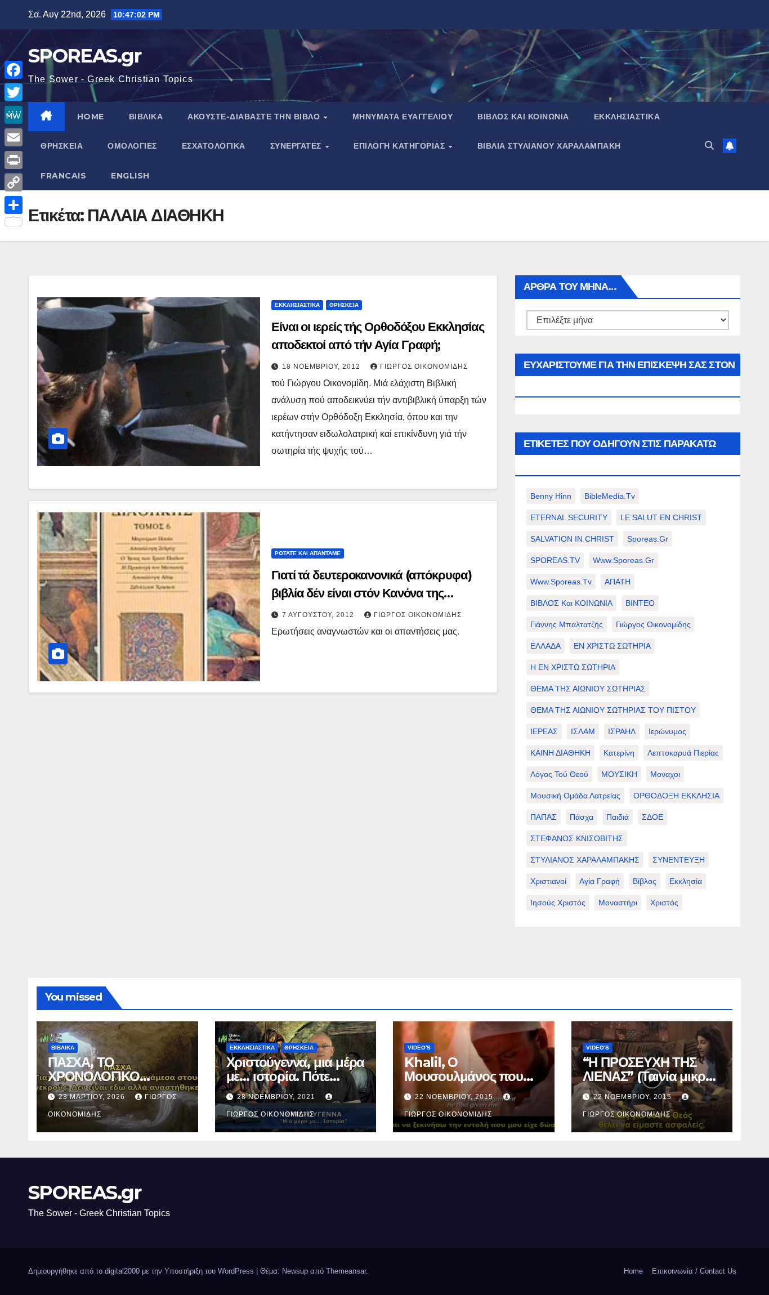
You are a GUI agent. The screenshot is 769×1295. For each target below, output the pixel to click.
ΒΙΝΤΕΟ (640, 603)
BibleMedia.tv (609, 496)
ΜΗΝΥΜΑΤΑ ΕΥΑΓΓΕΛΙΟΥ (402, 116)
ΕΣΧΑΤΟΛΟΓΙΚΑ (213, 146)
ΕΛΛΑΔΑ (545, 645)
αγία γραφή (599, 881)
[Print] (13, 160)
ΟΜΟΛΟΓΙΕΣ (132, 146)
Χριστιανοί (548, 881)
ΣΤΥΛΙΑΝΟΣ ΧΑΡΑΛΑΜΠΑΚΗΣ (585, 859)
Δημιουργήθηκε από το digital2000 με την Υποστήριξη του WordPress (142, 1271)
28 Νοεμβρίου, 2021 (277, 1097)
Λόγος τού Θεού (559, 774)
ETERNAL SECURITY (568, 517)
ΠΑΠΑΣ (543, 816)
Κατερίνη (618, 752)
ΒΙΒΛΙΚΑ (146, 116)
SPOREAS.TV (555, 560)
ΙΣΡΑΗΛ (622, 731)
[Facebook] (13, 70)
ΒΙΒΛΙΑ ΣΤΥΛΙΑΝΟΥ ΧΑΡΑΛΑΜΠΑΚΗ (549, 146)
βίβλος (644, 881)
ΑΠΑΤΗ (618, 581)
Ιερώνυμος (667, 731)
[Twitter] (13, 92)
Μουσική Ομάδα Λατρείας (575, 795)
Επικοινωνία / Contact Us (694, 1271)
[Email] (13, 137)
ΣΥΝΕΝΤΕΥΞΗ (678, 859)
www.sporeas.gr (623, 560)
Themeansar (346, 1271)
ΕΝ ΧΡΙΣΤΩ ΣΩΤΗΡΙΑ (612, 645)
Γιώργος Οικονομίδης (424, 366)
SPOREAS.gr (84, 56)
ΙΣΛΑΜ (583, 731)
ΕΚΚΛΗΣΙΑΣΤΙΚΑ (627, 116)
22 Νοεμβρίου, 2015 (455, 1097)
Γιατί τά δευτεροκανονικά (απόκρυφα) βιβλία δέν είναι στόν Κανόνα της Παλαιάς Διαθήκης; (371, 593)
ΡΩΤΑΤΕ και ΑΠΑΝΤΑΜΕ (308, 553)
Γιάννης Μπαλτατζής (566, 624)
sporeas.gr (647, 538)
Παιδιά (617, 816)
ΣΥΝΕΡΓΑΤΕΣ (297, 146)
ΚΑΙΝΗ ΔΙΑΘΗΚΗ (560, 752)
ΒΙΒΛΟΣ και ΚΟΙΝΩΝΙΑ (523, 116)
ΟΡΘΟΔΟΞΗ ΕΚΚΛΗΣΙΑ (676, 795)
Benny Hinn (550, 496)
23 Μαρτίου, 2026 (93, 1097)
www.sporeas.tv (561, 581)
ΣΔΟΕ (652, 816)
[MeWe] (13, 115)
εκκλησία (685, 881)
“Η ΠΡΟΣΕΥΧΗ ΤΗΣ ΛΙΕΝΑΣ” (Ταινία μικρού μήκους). (652, 1076)
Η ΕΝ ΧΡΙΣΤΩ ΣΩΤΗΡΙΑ (572, 667)
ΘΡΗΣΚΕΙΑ (62, 146)
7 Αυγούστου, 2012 (319, 615)
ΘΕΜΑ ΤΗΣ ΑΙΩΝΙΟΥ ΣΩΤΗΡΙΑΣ (588, 688)
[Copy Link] (13, 182)
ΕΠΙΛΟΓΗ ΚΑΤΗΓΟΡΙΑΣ (401, 146)
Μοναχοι (665, 774)
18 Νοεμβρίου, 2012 (322, 366)
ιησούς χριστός (557, 902)
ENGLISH (130, 176)
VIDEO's (419, 1047)
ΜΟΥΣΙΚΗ (619, 774)
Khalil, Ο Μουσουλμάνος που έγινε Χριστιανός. (463, 1076)
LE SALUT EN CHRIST (661, 517)
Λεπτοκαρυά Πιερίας (683, 752)
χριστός (664, 902)
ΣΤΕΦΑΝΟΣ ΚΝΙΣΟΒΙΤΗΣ (576, 838)
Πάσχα (581, 816)
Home (633, 1271)
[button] (709, 145)
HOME (90, 116)
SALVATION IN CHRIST (572, 538)
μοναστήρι (617, 902)
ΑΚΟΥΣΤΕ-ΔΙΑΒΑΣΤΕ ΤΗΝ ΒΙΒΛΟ (255, 116)
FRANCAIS (63, 176)
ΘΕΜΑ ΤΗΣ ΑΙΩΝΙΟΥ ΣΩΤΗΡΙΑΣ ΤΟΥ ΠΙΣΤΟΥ (613, 710)
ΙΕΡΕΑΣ (544, 731)
